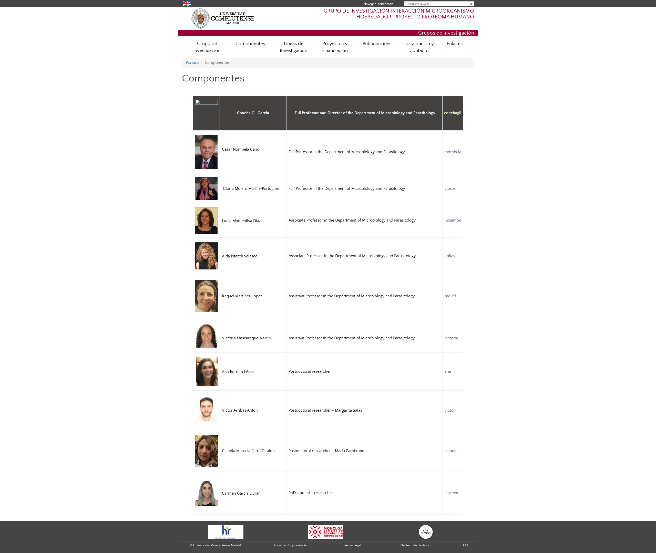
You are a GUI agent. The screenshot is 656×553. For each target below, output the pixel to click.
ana (448, 371)
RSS (465, 545)
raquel (450, 296)
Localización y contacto (290, 545)
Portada (192, 62)
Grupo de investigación (207, 47)
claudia (451, 450)
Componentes (250, 43)
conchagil (452, 113)
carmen (451, 493)
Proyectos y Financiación (335, 47)
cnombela (452, 152)
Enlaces (455, 43)
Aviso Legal (353, 545)
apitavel (451, 256)
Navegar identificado (378, 4)
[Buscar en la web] (471, 3)
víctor (450, 410)
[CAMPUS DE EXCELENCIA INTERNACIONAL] (325, 531)
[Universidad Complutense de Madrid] (223, 18)
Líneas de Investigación (293, 47)
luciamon (453, 220)
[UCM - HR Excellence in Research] (225, 531)
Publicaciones (377, 43)
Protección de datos (415, 545)
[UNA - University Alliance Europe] (426, 531)
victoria (451, 338)
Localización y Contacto (419, 47)
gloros (450, 188)
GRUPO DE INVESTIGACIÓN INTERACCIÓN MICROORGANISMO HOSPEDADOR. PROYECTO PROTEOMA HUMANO (399, 14)
